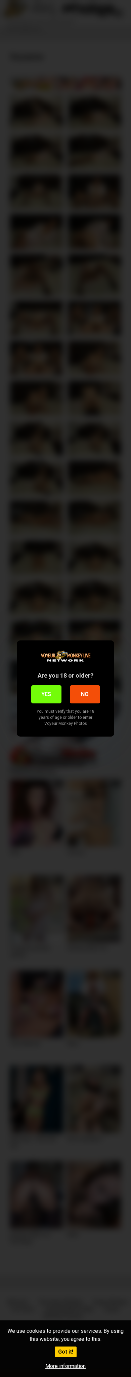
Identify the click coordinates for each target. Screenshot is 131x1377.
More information (65, 1366)
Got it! (65, 1352)
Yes (46, 694)
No (85, 694)
